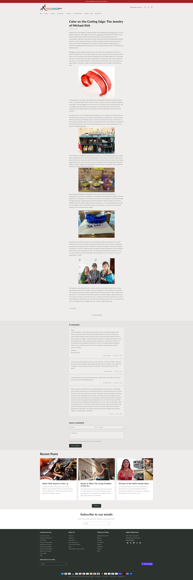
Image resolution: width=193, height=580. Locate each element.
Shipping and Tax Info (45, 544)
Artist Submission (73, 542)
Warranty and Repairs (45, 551)
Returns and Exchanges (46, 548)
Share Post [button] (73, 308)
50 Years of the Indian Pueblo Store (134, 483)
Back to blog (98, 315)
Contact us (71, 537)
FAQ (41, 555)
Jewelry (99, 544)
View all (96, 505)
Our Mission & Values (74, 544)
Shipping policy (121, 576)
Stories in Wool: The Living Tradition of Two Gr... (96, 484)
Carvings (99, 540)
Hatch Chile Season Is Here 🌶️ (55, 483)
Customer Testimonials (46, 537)
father (73, 52)
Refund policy (98, 576)
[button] (46, 13)
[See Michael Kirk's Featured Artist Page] (96, 283)
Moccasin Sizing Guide (46, 542)
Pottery (99, 548)
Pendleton (100, 546)
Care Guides (43, 553)
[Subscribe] (108, 523)
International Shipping (46, 546)
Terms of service (113, 576)
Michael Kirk (113, 32)
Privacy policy (105, 576)
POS (81, 576)
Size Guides (43, 540)
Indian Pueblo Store (76, 576)
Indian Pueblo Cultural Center (76, 548)
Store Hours (72, 540)
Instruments (100, 542)
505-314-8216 (130, 540)
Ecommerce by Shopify (89, 576)
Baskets (99, 537)
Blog (70, 546)
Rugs (98, 551)
